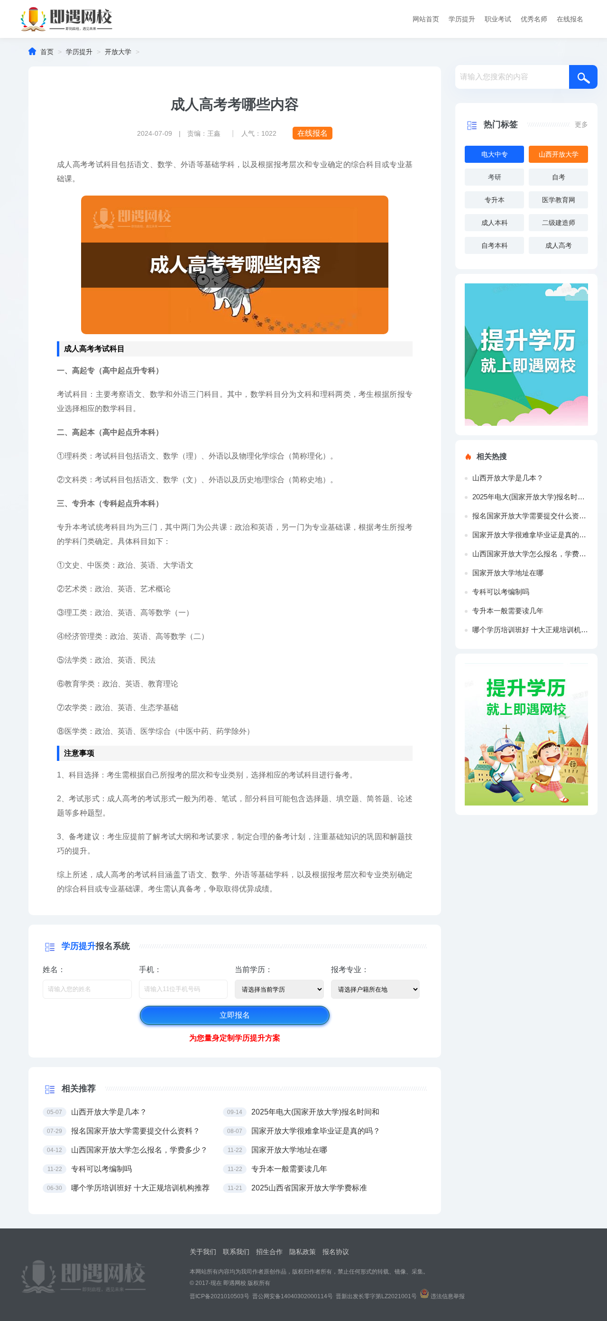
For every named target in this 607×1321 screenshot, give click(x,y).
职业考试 (498, 19)
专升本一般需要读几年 (507, 611)
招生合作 (269, 1251)
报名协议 (335, 1251)
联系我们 (236, 1251)
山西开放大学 (559, 154)
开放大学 (118, 52)
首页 (47, 52)
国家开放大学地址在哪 (507, 573)
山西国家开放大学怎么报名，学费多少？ (530, 554)
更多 (581, 124)
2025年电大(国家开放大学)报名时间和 (530, 497)
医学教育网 (558, 200)
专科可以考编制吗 (500, 592)
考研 (494, 177)
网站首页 (426, 19)
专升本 (495, 200)
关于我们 (203, 1251)
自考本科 (494, 245)
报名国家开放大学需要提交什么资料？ (530, 516)
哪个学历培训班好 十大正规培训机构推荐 (530, 630)
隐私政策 (302, 1251)
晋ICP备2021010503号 (219, 1296)
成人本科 (494, 222)
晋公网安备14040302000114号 (292, 1296)
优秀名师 (534, 19)
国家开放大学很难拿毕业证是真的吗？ (530, 535)
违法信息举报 (448, 1296)
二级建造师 (558, 222)
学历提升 (462, 19)
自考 (558, 177)
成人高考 (558, 245)
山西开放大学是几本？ (507, 478)
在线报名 (570, 19)
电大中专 (494, 154)
